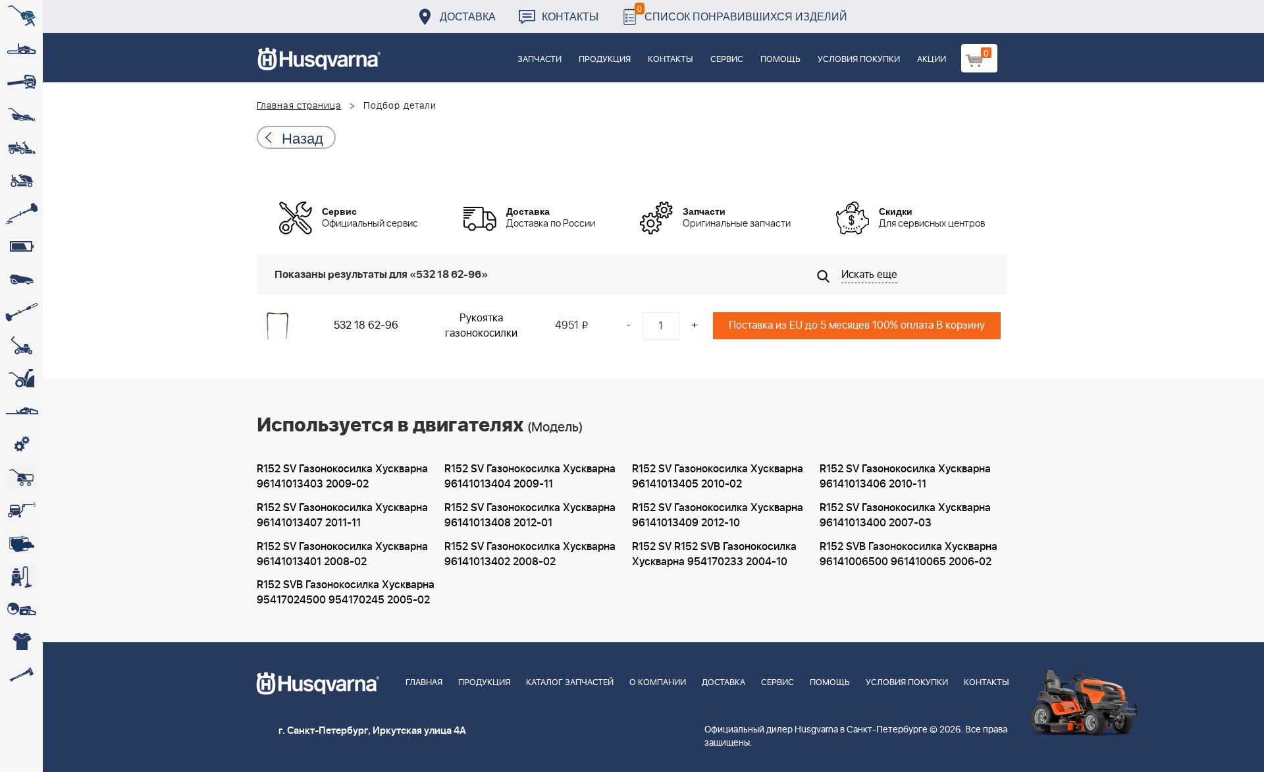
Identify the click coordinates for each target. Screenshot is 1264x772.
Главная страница (299, 106)
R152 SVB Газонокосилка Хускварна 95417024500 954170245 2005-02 (345, 592)
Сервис (726, 59)
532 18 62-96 (366, 325)
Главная (424, 682)
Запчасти (539, 59)
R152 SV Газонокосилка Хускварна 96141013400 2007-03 (905, 515)
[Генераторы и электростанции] (21, 477)
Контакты (570, 16)
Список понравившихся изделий (742, 13)
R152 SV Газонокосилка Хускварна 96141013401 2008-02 (342, 554)
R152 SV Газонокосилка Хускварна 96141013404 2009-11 (530, 476)
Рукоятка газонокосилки (481, 325)
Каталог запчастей (570, 682)
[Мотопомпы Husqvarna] (21, 543)
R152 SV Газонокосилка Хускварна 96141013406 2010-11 (905, 476)
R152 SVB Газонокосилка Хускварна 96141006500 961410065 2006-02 (908, 554)
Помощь (780, 59)
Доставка (468, 16)
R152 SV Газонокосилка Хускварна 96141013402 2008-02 (530, 554)
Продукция (605, 59)
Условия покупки (859, 59)
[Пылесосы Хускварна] (21, 576)
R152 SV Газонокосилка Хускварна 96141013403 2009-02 (342, 476)
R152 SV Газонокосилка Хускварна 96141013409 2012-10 (717, 515)
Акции (931, 59)
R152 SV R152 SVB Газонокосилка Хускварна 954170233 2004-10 (714, 554)
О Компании (657, 682)
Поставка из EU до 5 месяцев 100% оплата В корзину (857, 325)
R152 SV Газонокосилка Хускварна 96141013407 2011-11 (342, 515)
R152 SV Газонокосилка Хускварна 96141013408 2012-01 (530, 515)
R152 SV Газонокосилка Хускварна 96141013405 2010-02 (717, 476)
